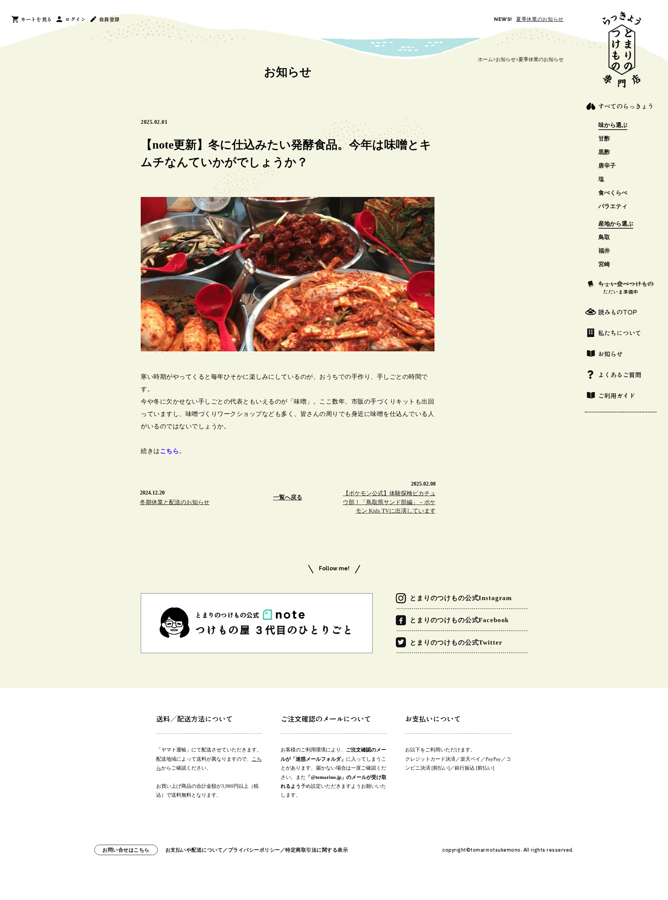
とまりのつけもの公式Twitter (456, 642)
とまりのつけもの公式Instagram (461, 598)
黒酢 (604, 152)
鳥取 (604, 237)
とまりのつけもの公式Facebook (459, 620)
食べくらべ (612, 193)
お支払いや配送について (194, 850)
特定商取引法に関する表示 (316, 850)
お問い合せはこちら (126, 850)
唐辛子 (607, 166)
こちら (169, 451)
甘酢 (604, 139)
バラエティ (612, 206)
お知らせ (506, 59)
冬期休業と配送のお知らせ (175, 502)
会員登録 (109, 19)
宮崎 (604, 264)
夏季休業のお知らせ (540, 19)
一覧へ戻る (287, 497)
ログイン (75, 19)
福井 (604, 251)
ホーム (485, 59)
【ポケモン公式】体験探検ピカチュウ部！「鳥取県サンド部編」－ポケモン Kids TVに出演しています (389, 502)
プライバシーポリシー (254, 850)
